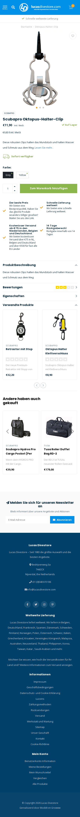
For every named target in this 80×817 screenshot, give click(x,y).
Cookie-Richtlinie (40, 744)
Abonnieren (64, 519)
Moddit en (45, 807)
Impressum (40, 681)
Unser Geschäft (40, 732)
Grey (8, 174)
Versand (40, 715)
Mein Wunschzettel (40, 772)
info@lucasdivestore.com (41, 589)
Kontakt (40, 738)
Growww (55, 807)
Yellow (22, 174)
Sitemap (40, 727)
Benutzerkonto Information (40, 761)
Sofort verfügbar (22, 156)
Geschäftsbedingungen (40, 687)
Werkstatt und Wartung (40, 721)
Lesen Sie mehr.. (44, 147)
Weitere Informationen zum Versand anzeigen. (46, 665)
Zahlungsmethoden (40, 704)
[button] (36, 107)
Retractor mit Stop (19, 349)
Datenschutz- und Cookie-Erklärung (40, 693)
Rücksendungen (40, 710)
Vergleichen (40, 778)
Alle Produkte (40, 784)
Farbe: (7, 167)
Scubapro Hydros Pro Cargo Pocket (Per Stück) (21, 453)
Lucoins (40, 698)
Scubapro (9, 113)
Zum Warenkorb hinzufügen (49, 188)
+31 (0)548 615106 (41, 582)
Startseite (26, 26)
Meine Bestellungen (40, 766)
